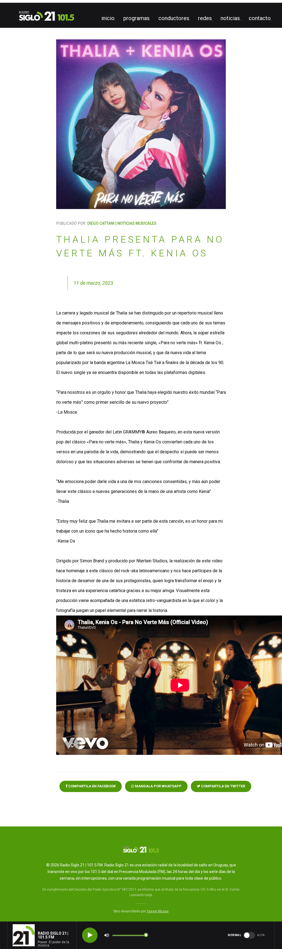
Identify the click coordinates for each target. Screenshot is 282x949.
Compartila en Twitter (222, 786)
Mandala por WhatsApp (157, 786)
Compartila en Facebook (91, 786)
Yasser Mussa (158, 911)
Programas (136, 18)
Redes (205, 18)
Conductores (173, 18)
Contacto (260, 18)
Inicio (108, 18)
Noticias (230, 18)
